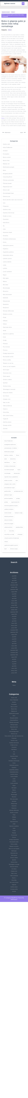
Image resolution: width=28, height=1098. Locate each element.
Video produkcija (7, 405)
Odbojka (5, 320)
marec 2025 (14, 600)
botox (2, 118)
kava (14, 462)
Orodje (5, 340)
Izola (4, 229)
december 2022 (14, 650)
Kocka (4, 242)
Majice (4, 274)
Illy (4, 225)
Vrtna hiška (6, 412)
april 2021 (14, 666)
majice (18, 469)
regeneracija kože (15, 502)
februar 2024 (14, 625)
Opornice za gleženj (8, 333)
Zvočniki (5, 428)
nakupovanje (17, 473)
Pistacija (5, 343)
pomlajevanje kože (18, 491)
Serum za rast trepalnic (9, 366)
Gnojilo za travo (7, 216)
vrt (5, 530)
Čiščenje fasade (7, 183)
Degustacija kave (7, 186)
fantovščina (13, 459)
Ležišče (5, 268)
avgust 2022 (14, 657)
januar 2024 (14, 627)
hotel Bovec (7, 462)
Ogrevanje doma (7, 327)
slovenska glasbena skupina (11, 505)
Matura (5, 281)
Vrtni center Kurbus (8, 415)
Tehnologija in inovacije (9, 389)
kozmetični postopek (9, 469)
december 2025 (14, 585)
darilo (5, 459)
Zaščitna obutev (7, 422)
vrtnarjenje (19, 534)
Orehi (4, 337)
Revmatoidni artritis (8, 356)
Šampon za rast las (8, 363)
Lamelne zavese (7, 258)
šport (5, 548)
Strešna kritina (7, 386)
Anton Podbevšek (7, 147)
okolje (4, 330)
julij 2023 (14, 636)
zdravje (6, 541)
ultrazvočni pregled (8, 523)
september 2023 (14, 632)
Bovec (17, 455)
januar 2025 (14, 605)
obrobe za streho (8, 480)
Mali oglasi (6, 278)
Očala (4, 317)
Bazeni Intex (6, 160)
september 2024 (14, 612)
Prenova (5, 350)
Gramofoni (6, 219)
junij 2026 (14, 576)
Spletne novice (9, 3)
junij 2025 (14, 594)
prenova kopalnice (8, 498)
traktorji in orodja (18, 512)
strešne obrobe (7, 512)
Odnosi (5, 324)
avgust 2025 (14, 591)
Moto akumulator (7, 294)
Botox (13, 12)
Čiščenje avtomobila (8, 180)
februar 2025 (14, 603)
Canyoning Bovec (7, 176)
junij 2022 (14, 661)
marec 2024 (14, 623)
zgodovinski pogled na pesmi (11, 545)
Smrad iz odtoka (7, 379)
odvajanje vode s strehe (9, 484)
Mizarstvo (5, 291)
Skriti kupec (6, 369)
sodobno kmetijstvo (8, 509)
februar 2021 (14, 670)
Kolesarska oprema (8, 245)
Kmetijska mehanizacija (9, 239)
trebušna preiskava (8, 516)
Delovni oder (6, 190)
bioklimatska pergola (9, 451)
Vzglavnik (5, 418)
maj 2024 (14, 618)
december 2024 (14, 607)
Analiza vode (6, 144)
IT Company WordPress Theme (13, 897)
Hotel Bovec (6, 222)
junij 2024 (14, 616)
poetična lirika (7, 491)
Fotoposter (6, 206)
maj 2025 (14, 596)
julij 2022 (14, 659)
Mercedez (5, 284)
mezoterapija (7, 473)
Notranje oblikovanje (8, 310)
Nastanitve (6, 304)
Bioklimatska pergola (8, 167)
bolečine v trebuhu (8, 455)
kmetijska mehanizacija (9, 466)
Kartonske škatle (7, 232)
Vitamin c (5, 409)
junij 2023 (14, 639)
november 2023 (14, 630)
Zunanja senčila (7, 425)
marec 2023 (14, 645)
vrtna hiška (11, 530)
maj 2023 (14, 641)
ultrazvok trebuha (8, 520)
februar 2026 (14, 582)
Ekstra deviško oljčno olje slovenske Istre (14, 736)
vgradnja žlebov (19, 527)
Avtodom (5, 150)
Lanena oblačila (7, 261)
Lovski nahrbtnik (7, 271)
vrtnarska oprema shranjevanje (11, 538)
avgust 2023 (14, 634)
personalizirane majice (9, 487)
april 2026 (14, 580)
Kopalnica (5, 248)
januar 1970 (14, 672)
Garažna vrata (7, 209)
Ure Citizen (6, 395)
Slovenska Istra (7, 373)
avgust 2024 (14, 614)
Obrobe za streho (7, 314)
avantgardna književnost (10, 444)
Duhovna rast (6, 196)
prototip (6, 502)
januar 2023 (14, 648)
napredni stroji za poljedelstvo (11, 476)
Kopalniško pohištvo (8, 252)
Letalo (4, 265)
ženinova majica (14, 548)
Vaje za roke (6, 402)
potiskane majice (8, 494)
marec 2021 (14, 668)
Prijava (14, 685)
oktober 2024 (14, 609)
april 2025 (14, 598)
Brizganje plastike (7, 173)
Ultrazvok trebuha (7, 392)
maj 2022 (14, 663)
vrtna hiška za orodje (9, 534)
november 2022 (14, 652)
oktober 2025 (14, 587)
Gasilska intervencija (8, 212)
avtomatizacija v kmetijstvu (10, 448)
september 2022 (14, 654)
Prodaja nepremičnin (8, 353)
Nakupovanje (6, 301)
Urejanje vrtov (6, 399)
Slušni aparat (6, 376)
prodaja (18, 498)
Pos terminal (6, 346)
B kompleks (6, 154)
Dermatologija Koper (8, 193)
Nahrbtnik (5, 297)
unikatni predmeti (8, 527)
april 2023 (14, 643)
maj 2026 (14, 578)
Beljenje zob (6, 163)
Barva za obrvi (7, 157)
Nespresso (6, 307)
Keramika (5, 235)
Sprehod (5, 382)
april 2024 (14, 621)
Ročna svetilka (7, 360)
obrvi (17, 480)
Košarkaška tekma (8, 255)
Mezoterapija (6, 288)
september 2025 (14, 589)
